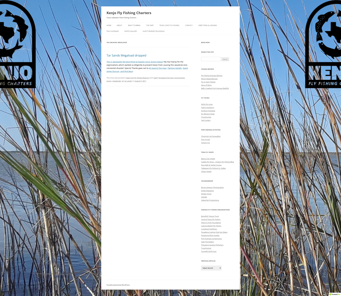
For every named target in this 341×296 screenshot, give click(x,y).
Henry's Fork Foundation (211, 222)
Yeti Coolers (205, 120)
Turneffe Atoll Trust (208, 251)
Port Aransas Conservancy (211, 238)
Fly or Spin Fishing (208, 82)
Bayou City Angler (208, 158)
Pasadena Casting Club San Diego (214, 232)
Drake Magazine (207, 190)
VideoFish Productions (210, 200)
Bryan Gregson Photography (212, 187)
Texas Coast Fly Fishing (169, 25)
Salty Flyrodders (207, 242)
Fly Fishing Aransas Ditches (211, 75)
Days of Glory (206, 85)
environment (179, 78)
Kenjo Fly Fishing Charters (129, 12)
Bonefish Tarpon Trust (210, 216)
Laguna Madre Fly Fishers (211, 226)
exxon (109, 81)
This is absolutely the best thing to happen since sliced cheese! (135, 61)
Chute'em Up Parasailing (210, 136)
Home (109, 25)
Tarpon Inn (205, 142)
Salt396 (204, 197)
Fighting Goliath (175, 68)
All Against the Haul (158, 68)
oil (123, 81)
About (119, 25)
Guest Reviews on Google (154, 31)
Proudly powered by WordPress (118, 285)
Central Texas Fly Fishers (210, 219)
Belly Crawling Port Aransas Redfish (215, 88)
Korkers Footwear (208, 111)
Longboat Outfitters (209, 229)
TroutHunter (206, 117)
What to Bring (134, 25)
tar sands (128, 81)
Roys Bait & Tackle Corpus (211, 165)
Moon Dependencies (209, 79)
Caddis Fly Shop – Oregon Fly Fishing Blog (217, 162)
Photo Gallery (130, 31)
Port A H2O (205, 139)
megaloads (116, 81)
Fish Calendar (113, 31)
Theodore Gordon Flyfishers (212, 245)
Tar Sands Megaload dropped (126, 55)
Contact (189, 25)
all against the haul (166, 78)
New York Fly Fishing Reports (137, 78)
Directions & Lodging (207, 25)
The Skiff (150, 25)
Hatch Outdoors (207, 107)
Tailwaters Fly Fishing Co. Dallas (213, 168)
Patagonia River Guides (210, 235)
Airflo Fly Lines (207, 104)
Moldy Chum (206, 194)
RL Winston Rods (208, 114)
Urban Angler (206, 171)
